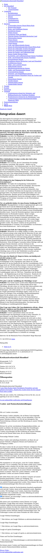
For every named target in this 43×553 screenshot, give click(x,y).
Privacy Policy (4, 550)
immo (13, 339)
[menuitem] (23, 4)
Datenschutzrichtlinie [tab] (6, 542)
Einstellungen (27, 400)
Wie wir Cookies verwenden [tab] (9, 412)
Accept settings (5, 400)
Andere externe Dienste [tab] (7, 498)
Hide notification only (16, 400)
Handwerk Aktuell (6, 109)
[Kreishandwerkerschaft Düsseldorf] (12, 1)
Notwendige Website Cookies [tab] (9, 436)
